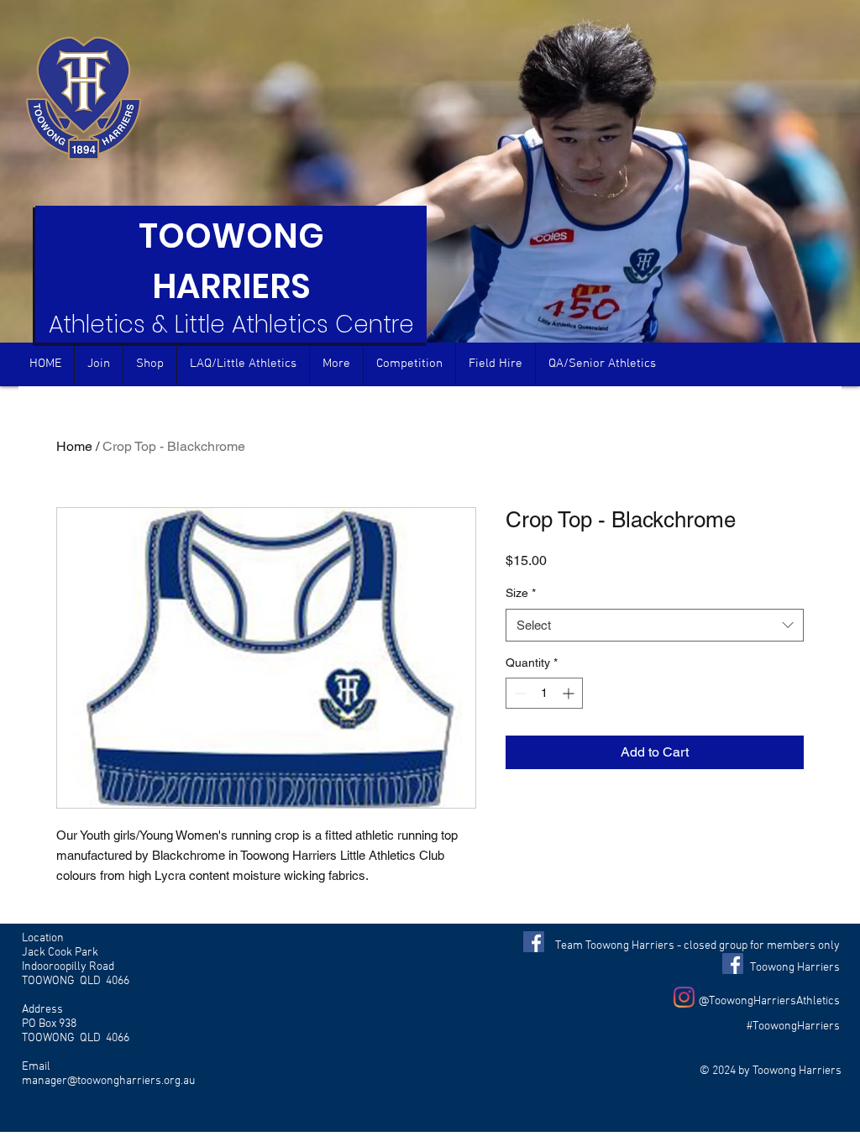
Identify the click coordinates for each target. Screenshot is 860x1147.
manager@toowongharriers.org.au (108, 1081)
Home (74, 446)
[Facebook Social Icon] (533, 941)
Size (521, 593)
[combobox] (655, 625)
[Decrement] (518, 693)
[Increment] (569, 693)
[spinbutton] (544, 693)
